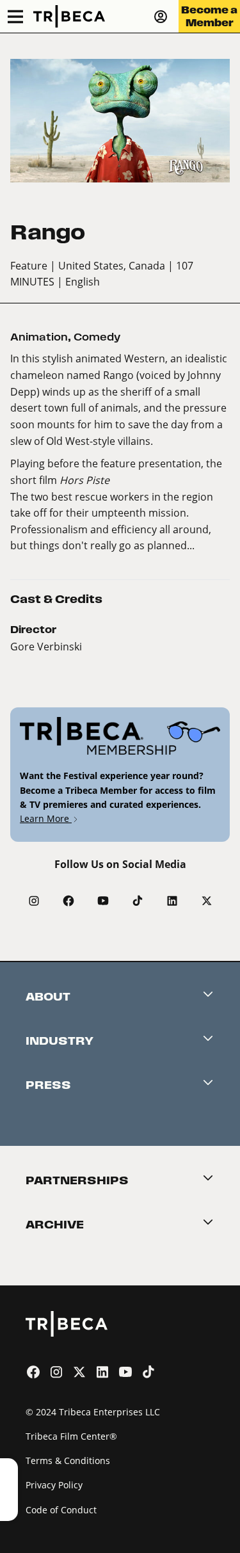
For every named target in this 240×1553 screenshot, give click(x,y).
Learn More (46, 818)
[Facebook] (68, 900)
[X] (206, 900)
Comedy (97, 337)
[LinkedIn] (172, 900)
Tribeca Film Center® (71, 1436)
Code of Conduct (61, 1510)
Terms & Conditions (68, 1460)
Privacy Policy (54, 1485)
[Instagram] (33, 900)
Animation (39, 337)
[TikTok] (137, 900)
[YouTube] (103, 900)
